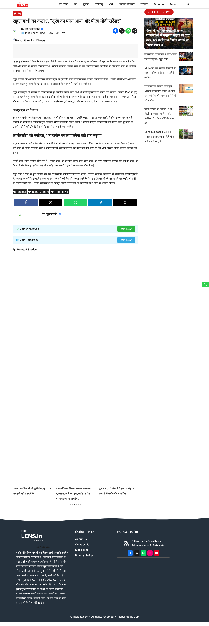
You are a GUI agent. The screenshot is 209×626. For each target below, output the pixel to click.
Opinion (159, 4)
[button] (188, 4)
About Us (81, 539)
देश (75, 4)
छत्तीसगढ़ (99, 4)
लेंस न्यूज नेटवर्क (32, 28)
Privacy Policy (84, 555)
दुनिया (86, 4)
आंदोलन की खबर (126, 4)
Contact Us (82, 544)
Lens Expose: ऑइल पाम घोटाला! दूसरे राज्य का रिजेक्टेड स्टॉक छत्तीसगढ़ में (159, 136)
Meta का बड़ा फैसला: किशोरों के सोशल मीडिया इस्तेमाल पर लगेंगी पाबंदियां (160, 73)
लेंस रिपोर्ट (63, 4)
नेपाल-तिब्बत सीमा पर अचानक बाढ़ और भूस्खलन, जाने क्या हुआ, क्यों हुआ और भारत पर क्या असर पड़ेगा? (74, 493)
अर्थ (111, 4)
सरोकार (144, 4)
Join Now (126, 228)
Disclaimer (81, 549)
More (173, 4)
